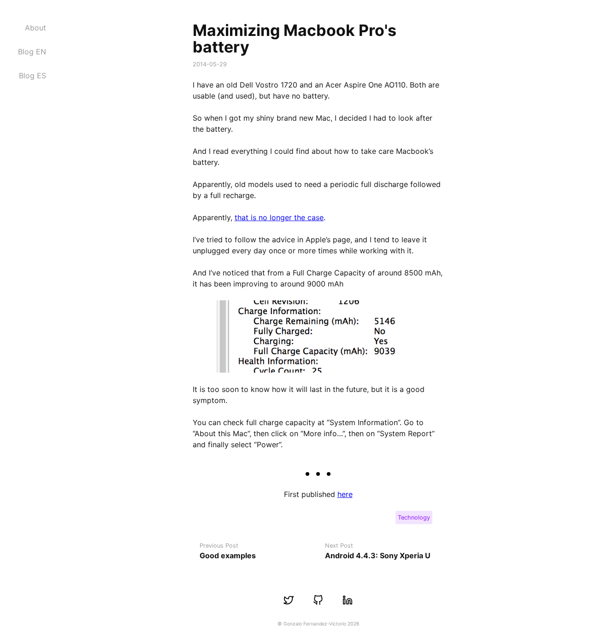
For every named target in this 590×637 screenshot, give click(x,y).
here (345, 494)
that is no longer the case (279, 217)
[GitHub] (318, 600)
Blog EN (32, 51)
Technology (414, 517)
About (35, 27)
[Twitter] (288, 600)
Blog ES (32, 75)
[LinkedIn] (347, 600)
